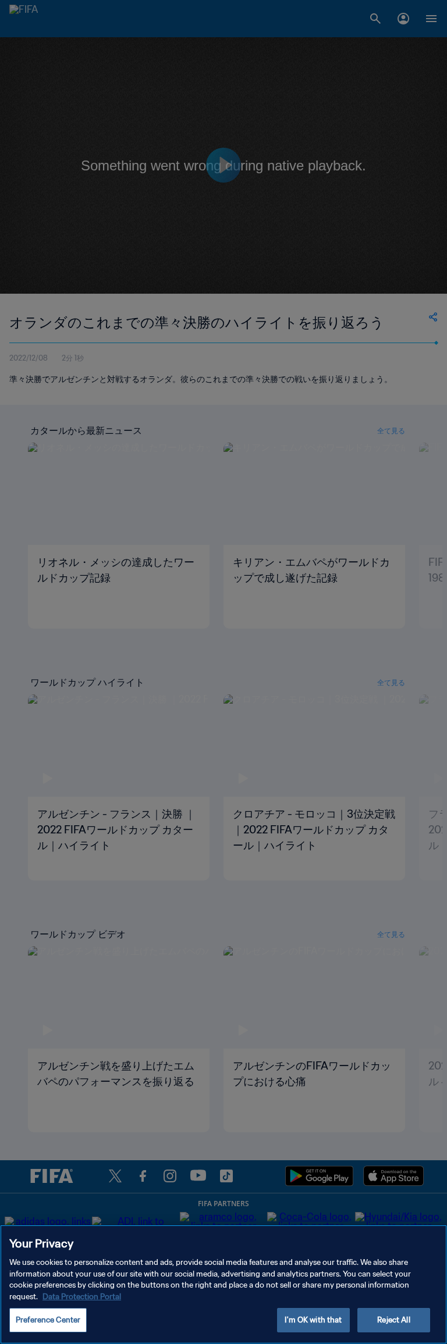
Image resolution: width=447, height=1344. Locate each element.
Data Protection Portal (81, 1297)
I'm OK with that (313, 1320)
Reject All (393, 1320)
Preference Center (48, 1320)
